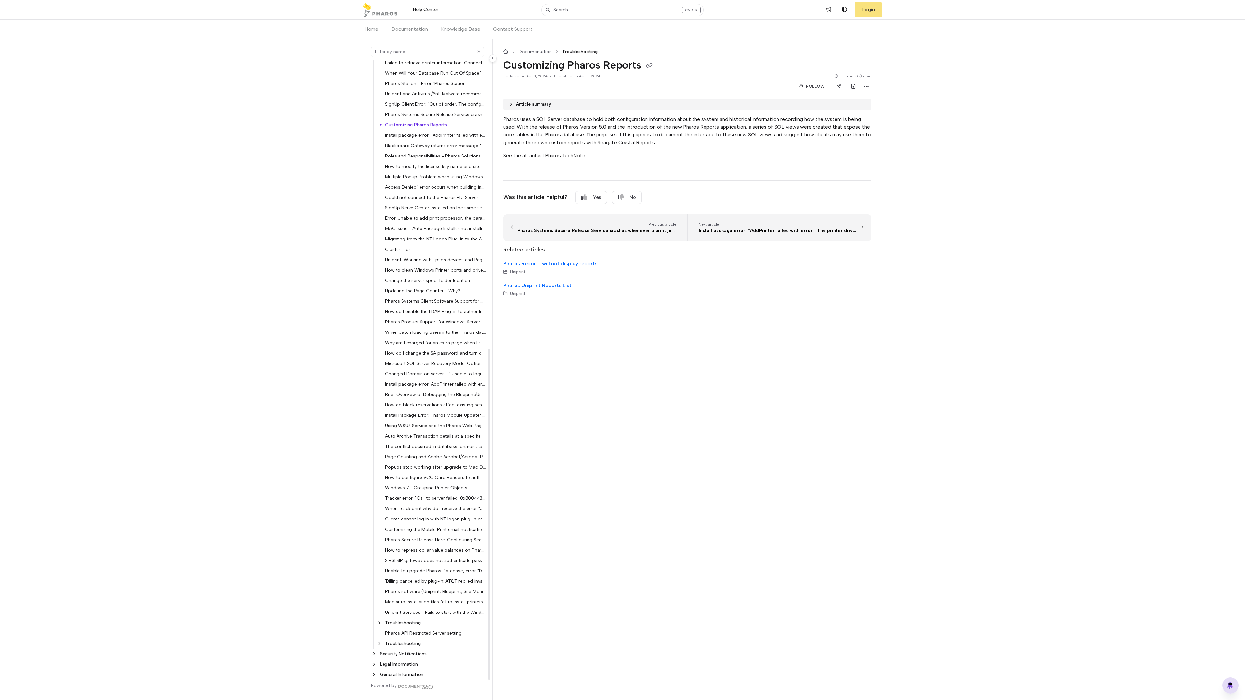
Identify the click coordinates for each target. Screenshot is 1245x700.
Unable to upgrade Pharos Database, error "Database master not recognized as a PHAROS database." (435, 570)
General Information (401, 674)
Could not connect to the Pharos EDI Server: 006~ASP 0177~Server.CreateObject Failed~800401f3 (435, 197)
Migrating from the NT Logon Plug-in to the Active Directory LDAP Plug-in (435, 238)
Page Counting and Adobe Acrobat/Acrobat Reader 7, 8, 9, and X (435, 456)
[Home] (380, 10)
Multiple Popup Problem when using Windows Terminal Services (435, 176)
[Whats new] (829, 10)
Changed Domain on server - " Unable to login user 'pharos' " (435, 373)
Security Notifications (403, 653)
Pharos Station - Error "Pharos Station (425, 83)
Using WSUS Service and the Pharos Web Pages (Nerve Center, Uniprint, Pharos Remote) (435, 425)
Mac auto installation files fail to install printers (434, 601)
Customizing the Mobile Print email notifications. (435, 529)
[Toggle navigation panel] (493, 58)
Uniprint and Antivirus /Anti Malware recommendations (435, 93)
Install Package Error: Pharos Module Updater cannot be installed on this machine (435, 415)
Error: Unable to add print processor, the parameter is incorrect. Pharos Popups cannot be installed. (435, 218)
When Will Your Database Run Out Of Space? (433, 73)
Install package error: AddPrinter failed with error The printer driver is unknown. (435, 384)
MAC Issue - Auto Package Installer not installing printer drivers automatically (435, 228)
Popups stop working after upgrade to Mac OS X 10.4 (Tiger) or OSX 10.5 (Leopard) (435, 467)
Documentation (409, 29)
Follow (814, 86)
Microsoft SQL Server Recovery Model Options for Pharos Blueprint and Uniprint (435, 363)
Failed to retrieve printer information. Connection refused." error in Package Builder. (435, 62)
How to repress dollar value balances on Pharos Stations (435, 550)
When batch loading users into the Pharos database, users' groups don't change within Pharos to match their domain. (435, 332)
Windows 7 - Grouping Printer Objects (426, 487)
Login (868, 9)
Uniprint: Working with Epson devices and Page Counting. (435, 259)
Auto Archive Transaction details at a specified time (435, 435)
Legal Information (399, 664)
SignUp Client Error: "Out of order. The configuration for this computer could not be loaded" (435, 104)
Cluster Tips (398, 249)
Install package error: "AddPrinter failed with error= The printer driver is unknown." (435, 135)
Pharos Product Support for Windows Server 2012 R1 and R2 (435, 321)
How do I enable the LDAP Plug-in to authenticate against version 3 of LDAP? (435, 311)
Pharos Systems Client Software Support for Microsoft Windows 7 (435, 301)
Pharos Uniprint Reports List (537, 285)
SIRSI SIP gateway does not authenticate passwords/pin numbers (435, 560)
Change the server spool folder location (427, 280)
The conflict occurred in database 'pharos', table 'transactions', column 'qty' (435, 446)
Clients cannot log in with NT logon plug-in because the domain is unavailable (435, 518)
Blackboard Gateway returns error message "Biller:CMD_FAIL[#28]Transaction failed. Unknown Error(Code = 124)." (435, 145)
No (632, 197)
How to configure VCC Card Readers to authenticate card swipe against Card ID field (435, 477)
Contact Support (513, 29)
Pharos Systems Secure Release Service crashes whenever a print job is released (435, 114)
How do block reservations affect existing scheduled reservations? (435, 404)
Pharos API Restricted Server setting (423, 633)
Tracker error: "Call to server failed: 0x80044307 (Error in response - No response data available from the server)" (435, 498)
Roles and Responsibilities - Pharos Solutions (433, 155)
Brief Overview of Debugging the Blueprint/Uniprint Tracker (435, 394)
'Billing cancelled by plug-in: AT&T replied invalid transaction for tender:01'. (435, 581)
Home (371, 29)
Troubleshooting (403, 622)
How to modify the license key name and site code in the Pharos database (435, 166)
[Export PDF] (853, 86)
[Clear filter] (479, 52)
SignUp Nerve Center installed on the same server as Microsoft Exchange (435, 207)
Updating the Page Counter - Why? (422, 290)
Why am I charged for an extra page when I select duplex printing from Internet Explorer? (435, 342)
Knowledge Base (460, 29)
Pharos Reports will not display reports (550, 264)
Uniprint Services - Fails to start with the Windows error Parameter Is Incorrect (435, 612)
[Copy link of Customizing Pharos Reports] (649, 66)
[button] (622, 10)
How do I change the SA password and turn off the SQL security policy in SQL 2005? (435, 353)
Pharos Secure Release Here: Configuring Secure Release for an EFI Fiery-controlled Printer (435, 539)
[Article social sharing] (839, 86)
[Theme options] (844, 10)
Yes (597, 197)
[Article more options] (866, 86)
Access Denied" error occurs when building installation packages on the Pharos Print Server (435, 187)
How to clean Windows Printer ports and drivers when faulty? (435, 270)
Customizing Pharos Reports (416, 124)
